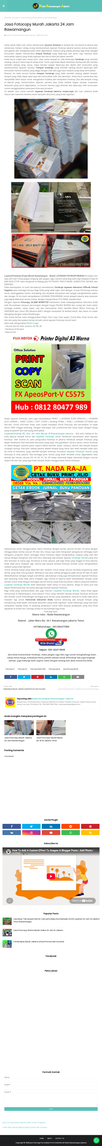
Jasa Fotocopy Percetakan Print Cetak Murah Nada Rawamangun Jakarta (58, 1143)
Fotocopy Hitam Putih (38, 669)
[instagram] (31, 832)
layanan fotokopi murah (79, 451)
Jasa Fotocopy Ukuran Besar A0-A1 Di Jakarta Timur (49, 739)
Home (42, 1138)
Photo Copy (32, 323)
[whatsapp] (70, 832)
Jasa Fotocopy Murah (70, 669)
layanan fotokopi (45, 436)
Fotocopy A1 (16, 18)
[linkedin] (51, 826)
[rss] (90, 832)
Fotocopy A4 (22, 669)
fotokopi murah (80, 557)
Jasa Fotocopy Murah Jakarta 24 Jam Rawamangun (18, 739)
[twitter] (31, 826)
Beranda (7, 18)
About (49, 1138)
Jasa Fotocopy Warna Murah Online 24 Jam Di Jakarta (38, 930)
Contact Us (59, 1138)
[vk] (11, 832)
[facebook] (11, 826)
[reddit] (70, 826)
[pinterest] (90, 826)
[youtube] (51, 832)
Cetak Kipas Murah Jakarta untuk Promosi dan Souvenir (38, 941)
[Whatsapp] (96, 1140)
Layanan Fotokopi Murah (17, 584)
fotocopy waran (54, 669)
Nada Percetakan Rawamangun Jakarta (21, 35)
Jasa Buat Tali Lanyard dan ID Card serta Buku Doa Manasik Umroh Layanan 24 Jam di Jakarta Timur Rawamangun (56, 920)
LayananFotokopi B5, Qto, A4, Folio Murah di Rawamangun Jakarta (38, 433)
